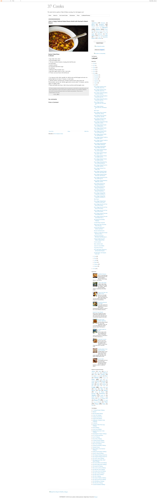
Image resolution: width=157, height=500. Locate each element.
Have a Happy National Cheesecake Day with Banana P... (100, 107)
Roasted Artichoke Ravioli (99, 230)
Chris (95, 374)
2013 (94, 73)
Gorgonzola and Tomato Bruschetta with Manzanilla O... (100, 236)
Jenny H (99, 382)
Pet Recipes (104, 32)
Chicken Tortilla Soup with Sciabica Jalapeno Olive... (99, 239)
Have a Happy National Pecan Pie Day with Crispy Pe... (100, 178)
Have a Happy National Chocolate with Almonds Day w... (100, 214)
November (96, 77)
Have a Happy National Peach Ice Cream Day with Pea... (100, 165)
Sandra (94, 395)
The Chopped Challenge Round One (100, 455)
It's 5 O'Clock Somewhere (98, 435)
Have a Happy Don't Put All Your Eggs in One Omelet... (100, 204)
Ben (105, 371)
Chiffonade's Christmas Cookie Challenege (99, 420)
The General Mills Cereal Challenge (100, 462)
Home (50, 15)
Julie (93, 384)
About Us (55, 15)
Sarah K (102, 395)
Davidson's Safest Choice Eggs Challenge (99, 425)
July (95, 84)
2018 (94, 63)
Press (78, 15)
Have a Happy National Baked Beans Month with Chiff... (100, 147)
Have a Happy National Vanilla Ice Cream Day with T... (101, 141)
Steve (99, 398)
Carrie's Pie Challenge (97, 415)
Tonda (99, 402)
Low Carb (106, 31)
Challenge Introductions (97, 416)
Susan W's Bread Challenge (98, 453)
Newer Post (51, 131)
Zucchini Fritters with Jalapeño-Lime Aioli (100, 253)
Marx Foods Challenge (97, 443)
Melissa (96, 391)
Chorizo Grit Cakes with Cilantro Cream (102, 293)
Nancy (102, 392)
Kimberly (104, 384)
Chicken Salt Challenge (97, 418)
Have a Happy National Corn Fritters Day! (99, 168)
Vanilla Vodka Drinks (102, 282)
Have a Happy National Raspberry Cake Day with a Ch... (100, 96)
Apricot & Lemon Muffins (99, 245)
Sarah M (94, 396)
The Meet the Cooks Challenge (99, 469)
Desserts (105, 27)
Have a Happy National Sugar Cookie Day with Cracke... (100, 201)
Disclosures (72, 15)
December (96, 75)
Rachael (94, 393)
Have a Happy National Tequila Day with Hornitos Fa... (100, 128)
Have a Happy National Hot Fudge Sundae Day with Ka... (101, 122)
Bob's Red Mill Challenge (98, 413)
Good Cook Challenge (97, 429)
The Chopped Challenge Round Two (100, 456)
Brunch (93, 26)
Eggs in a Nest (101, 358)
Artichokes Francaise (102, 274)
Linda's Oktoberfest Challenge (99, 442)
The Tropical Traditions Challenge (99, 477)
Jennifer (103, 381)
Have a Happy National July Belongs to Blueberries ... (99, 184)
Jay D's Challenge (96, 437)
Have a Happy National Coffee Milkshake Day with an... (100, 119)
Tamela (94, 402)
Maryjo (93, 390)
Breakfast (101, 24)
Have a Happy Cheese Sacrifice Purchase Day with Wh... (100, 116)
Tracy (96, 404)
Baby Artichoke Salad (98, 243)
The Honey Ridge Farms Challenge (100, 464)
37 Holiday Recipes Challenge (99, 410)
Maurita (106, 390)
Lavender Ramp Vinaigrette (99, 222)
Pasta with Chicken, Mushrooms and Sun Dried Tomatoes (100, 250)
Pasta (99, 32)
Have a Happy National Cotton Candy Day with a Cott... (100, 87)
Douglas (104, 377)
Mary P (103, 389)
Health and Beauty (99, 31)
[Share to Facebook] (57, 94)
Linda (93, 387)
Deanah (97, 376)
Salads (93, 34)
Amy (100, 371)
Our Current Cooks (63, 15)
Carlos (93, 373)
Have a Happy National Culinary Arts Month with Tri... (100, 156)
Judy (104, 382)
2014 (94, 71)
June (95, 256)
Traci (106, 402)
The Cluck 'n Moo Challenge (98, 458)
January (96, 266)
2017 (94, 65)
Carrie (98, 373)
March (95, 262)
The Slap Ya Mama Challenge (99, 472)
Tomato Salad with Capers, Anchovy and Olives (99, 228)
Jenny (93, 382)
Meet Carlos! (96, 110)
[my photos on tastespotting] (99, 53)
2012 (94, 268)
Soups (106, 35)
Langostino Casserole (102, 339)
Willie (103, 404)
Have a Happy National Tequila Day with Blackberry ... (100, 125)
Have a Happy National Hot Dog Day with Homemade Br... (100, 162)
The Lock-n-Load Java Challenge (99, 467)
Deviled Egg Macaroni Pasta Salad (102, 303)
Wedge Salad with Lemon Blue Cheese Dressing (100, 225)
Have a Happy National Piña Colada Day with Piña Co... (100, 193)
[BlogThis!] (55, 94)
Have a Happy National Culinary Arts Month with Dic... (100, 159)
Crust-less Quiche (97, 242)
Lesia (104, 385)
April (95, 260)
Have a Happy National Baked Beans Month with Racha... (100, 144)
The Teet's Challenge (97, 476)
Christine (103, 374)
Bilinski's (94, 411)
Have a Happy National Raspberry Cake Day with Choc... (100, 99)
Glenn (101, 379)
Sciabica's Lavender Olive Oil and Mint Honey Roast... (100, 233)
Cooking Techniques (95, 27)
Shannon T (102, 396)
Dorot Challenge (96, 427)
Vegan (99, 37)
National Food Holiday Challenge (99, 445)
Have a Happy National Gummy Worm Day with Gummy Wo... (100, 172)
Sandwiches (100, 34)
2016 (94, 67)
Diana (106, 376)
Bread (93, 24)
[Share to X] (56, 94)
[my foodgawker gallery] (100, 46)
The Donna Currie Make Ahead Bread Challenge (99, 460)
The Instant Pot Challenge (98, 466)
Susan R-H (105, 398)
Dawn (93, 376)
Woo (92, 405)
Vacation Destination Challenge (99, 484)
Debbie (101, 376)
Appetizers (94, 23)
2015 (94, 69)
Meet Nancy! (96, 199)
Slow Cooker (100, 35)
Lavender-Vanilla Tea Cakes (102, 330)
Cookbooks (95, 423)
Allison (93, 371)
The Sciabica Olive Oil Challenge (99, 471)
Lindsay (101, 387)
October (96, 79)
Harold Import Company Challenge (100, 433)
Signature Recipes (96, 447)
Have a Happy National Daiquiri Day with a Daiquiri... (100, 150)
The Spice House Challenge (98, 474)
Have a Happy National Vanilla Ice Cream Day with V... (101, 138)
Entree (98, 29)
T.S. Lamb (105, 400)
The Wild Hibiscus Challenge (98, 481)
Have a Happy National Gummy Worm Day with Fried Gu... (100, 175)
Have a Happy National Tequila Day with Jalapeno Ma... (100, 131)
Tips (95, 37)
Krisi (93, 385)
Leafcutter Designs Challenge (98, 440)
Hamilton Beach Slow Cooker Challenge (99, 431)
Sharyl (93, 398)
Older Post (86, 131)
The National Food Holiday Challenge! (99, 220)
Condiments (102, 26)
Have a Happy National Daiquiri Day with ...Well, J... (100, 153)
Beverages (103, 22)
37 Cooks (56, 6)
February (96, 264)
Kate (98, 384)
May (95, 258)
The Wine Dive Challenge (98, 482)
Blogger (95, 496)
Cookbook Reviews (86, 15)
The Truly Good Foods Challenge (99, 479)
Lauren (98, 385)
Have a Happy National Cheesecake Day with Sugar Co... (100, 103)
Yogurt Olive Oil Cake (98, 247)
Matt (99, 390)
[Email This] (54, 94)
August (95, 82)
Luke (95, 389)
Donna (96, 377)
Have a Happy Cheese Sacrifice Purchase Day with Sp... (100, 113)
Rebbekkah (102, 393)
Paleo (94, 32)
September (96, 80)
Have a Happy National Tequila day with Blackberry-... (100, 134)
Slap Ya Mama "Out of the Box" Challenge (99, 449)
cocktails (99, 38)
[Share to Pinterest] (58, 94)
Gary (93, 379)
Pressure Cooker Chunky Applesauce (102, 320)
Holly (97, 381)
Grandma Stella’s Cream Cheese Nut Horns (102, 349)
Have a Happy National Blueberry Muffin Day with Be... (100, 181)
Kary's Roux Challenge (97, 438)
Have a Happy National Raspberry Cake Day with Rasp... (100, 93)
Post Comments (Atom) (58, 133)
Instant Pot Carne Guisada (98, 312)
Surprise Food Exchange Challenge (100, 451)
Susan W (97, 400)
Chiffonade (105, 373)
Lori (107, 387)
